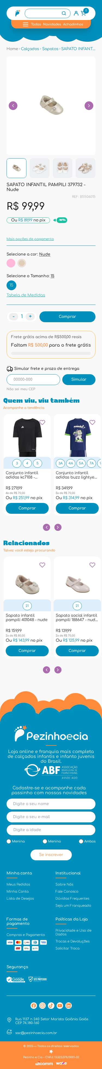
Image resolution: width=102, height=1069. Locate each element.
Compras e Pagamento (26, 935)
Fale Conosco (66, 891)
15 (11, 285)
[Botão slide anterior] (47, 527)
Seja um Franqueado (73, 905)
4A (71, 463)
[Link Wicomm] (44, 1063)
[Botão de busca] (64, 13)
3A (60, 463)
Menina (18, 841)
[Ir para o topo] (92, 1020)
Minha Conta (18, 891)
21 (27, 606)
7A (91, 463)
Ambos (89, 841)
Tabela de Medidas (26, 295)
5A (81, 463)
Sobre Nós (64, 884)
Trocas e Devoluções (72, 941)
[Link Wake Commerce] (61, 1063)
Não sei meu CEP (21, 389)
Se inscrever (51, 855)
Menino (54, 841)
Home (12, 49)
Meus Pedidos (18, 884)
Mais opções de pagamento (30, 239)
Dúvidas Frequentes (72, 898)
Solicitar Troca (67, 948)
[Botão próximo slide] (58, 527)
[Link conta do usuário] (76, 13)
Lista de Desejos (20, 898)
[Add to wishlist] (42, 424)
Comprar (27, 508)
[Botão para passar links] (89, 105)
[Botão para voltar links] (13, 105)
